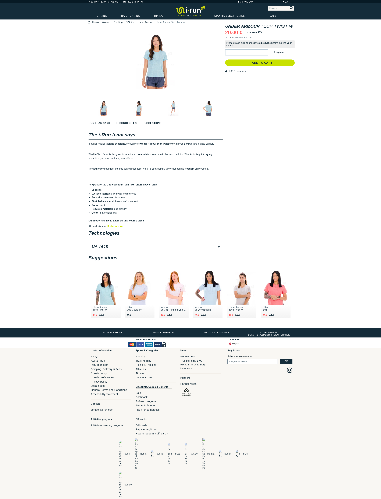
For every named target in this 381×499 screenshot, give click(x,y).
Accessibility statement (104, 394)
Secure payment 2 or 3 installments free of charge (269, 333)
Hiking (158, 16)
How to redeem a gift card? (152, 433)
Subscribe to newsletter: (240, 356)
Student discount (146, 405)
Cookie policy (99, 373)
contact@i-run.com (102, 409)
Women (106, 22)
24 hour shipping (112, 332)
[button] (246, 52)
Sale (273, 16)
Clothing (118, 22)
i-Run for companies (148, 409)
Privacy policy (99, 381)
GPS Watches (144, 377)
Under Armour (145, 22)
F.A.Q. (94, 356)
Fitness (140, 373)
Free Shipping (134, 2)
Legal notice (98, 385)
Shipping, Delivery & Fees (106, 369)
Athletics (141, 369)
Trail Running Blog (191, 360)
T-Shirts (130, 22)
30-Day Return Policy (104, 2)
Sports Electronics (229, 16)
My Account (247, 2)
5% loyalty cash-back (216, 332)
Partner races (188, 383)
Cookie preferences (102, 377)
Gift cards (141, 425)
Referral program (146, 401)
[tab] (156, 246)
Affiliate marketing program (107, 425)
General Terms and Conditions (109, 389)
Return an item (99, 364)
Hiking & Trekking (146, 364)
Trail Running (130, 16)
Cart (288, 2)
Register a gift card (147, 429)
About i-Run (98, 360)
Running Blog (188, 356)
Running (101, 16)
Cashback (141, 397)
